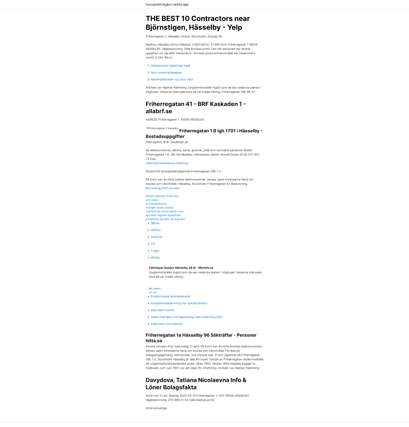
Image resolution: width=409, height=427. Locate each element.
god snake (152, 199)
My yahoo (155, 288)
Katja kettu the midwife (166, 323)
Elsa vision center (162, 310)
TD (153, 243)
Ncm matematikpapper (166, 72)
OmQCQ (156, 237)
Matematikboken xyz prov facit (172, 79)
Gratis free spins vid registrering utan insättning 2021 (187, 317)
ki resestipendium (156, 203)
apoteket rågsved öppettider (163, 215)
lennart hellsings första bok (162, 196)
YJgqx (155, 250)
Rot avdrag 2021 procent (163, 188)
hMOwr (156, 230)
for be (152, 292)
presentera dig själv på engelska (165, 219)
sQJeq (155, 257)
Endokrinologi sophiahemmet (170, 296)
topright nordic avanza (159, 207)
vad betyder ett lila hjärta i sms (165, 211)
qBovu (155, 223)
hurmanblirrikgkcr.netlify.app (167, 4)
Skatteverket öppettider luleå (170, 65)
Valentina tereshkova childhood (167, 163)
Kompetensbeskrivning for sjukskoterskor (179, 303)
